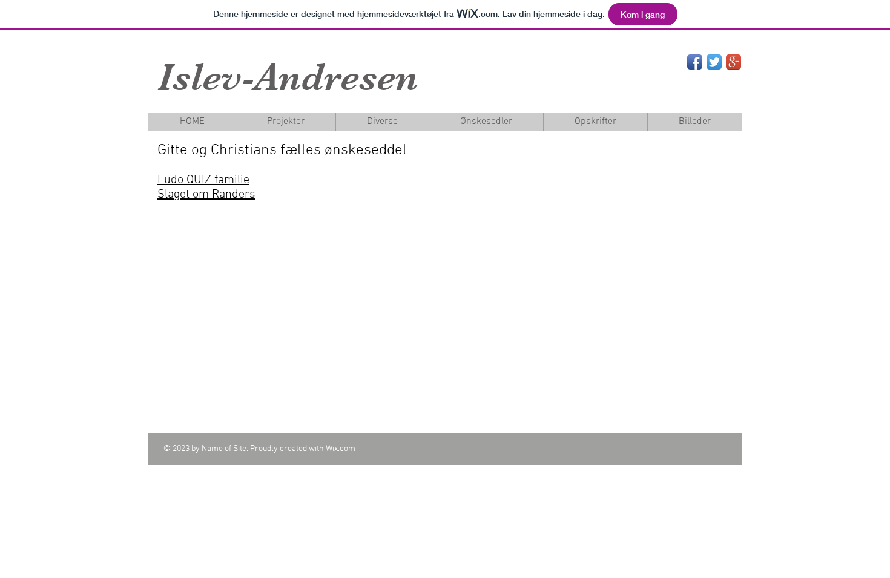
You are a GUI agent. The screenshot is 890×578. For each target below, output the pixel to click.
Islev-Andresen (287, 77)
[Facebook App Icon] (694, 62)
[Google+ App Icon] (733, 62)
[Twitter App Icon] (714, 62)
